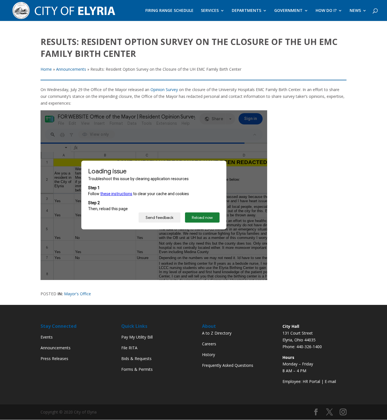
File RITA (129, 347)
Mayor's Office (77, 293)
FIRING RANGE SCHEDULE (169, 10)
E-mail (330, 381)
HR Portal (311, 381)
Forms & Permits (137, 369)
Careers (209, 343)
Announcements (56, 347)
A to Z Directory (216, 333)
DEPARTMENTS (246, 10)
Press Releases (54, 358)
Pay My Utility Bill (137, 337)
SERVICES (210, 10)
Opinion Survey (164, 89)
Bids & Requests (136, 358)
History (208, 354)
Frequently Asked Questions (227, 365)
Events (47, 337)
